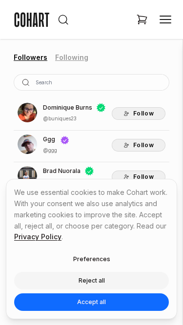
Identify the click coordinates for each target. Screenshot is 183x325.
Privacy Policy (37, 236)
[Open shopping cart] (142, 19)
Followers (30, 57)
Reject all (92, 280)
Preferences (91, 259)
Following (71, 57)
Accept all (91, 302)
